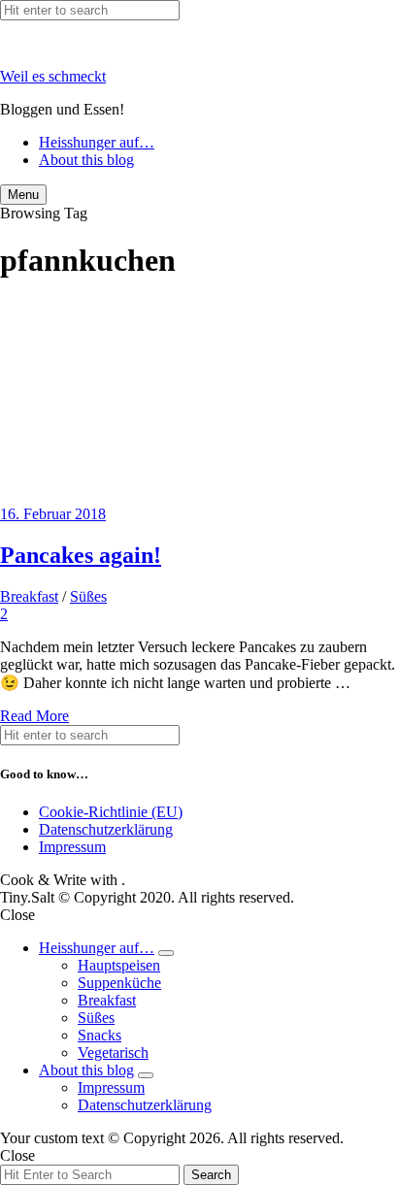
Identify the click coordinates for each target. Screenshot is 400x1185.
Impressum (72, 847)
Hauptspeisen (119, 965)
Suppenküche (119, 982)
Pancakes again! (80, 555)
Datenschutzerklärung (106, 829)
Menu (23, 194)
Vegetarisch (113, 1052)
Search (211, 1175)
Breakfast (29, 596)
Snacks (99, 1035)
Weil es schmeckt (53, 76)
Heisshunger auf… (96, 142)
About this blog (86, 159)
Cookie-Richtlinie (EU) (111, 812)
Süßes (88, 596)
